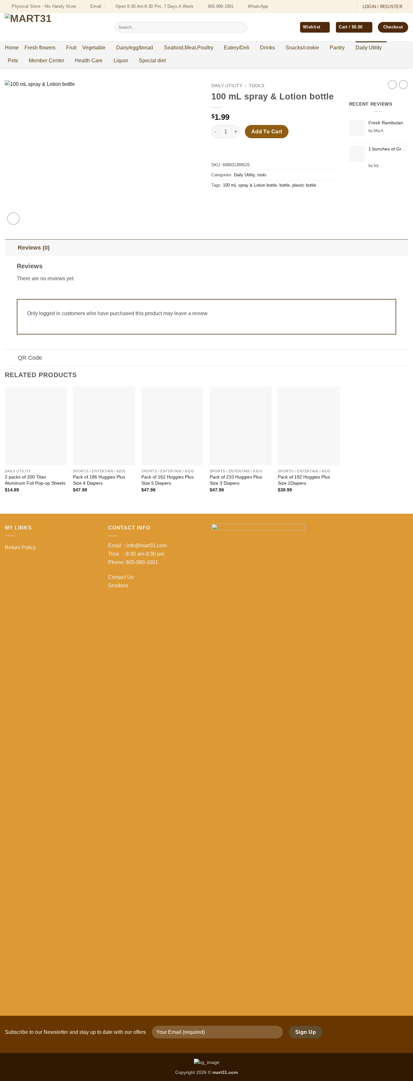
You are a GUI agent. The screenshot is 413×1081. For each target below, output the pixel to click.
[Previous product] (403, 84)
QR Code (30, 358)
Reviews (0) (34, 247)
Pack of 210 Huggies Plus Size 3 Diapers (236, 480)
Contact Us (121, 577)
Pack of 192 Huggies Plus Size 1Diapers (304, 480)
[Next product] (392, 84)
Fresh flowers (40, 47)
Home (12, 47)
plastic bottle (304, 185)
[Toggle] (11, 247)
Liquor (121, 60)
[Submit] (241, 27)
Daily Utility (369, 47)
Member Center (46, 60)
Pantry (337, 47)
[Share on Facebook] (217, 199)
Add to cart (266, 131)
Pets (13, 60)
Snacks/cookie (302, 47)
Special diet (152, 60)
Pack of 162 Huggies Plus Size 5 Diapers (167, 480)
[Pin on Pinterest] (252, 199)
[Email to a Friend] (240, 199)
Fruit (71, 47)
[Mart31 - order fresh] (55, 27)
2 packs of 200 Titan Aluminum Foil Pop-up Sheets (35, 480)
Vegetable (94, 47)
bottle (284, 185)
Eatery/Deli (236, 47)
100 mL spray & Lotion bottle (250, 185)
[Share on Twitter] (229, 199)
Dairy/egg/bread (134, 47)
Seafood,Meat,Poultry (188, 47)
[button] (354, 27)
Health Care (89, 60)
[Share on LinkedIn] (263, 199)
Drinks (267, 47)
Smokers (118, 585)
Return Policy (20, 547)
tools (256, 85)
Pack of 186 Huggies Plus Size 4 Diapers (99, 480)
